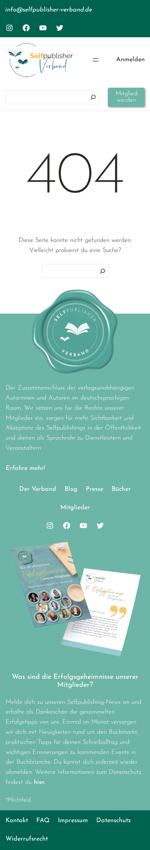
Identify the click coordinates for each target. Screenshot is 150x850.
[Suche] (102, 271)
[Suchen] (93, 97)
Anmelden (130, 60)
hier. (39, 782)
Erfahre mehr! (25, 468)
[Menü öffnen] (95, 60)
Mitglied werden (126, 97)
